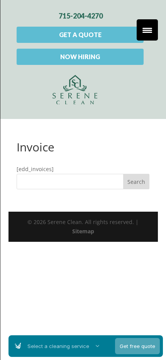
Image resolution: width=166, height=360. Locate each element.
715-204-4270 (81, 16)
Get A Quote (80, 34)
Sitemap (83, 231)
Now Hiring (80, 56)
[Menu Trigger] (147, 30)
